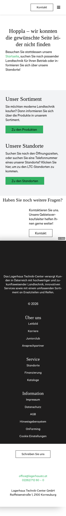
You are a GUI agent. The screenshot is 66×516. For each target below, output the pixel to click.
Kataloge (33, 380)
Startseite (12, 56)
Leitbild (33, 323)
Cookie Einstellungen (33, 436)
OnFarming (33, 429)
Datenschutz (33, 407)
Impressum (33, 399)
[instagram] (29, 467)
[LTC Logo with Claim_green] (16, 6)
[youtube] (36, 467)
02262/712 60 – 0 (33, 480)
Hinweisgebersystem (33, 421)
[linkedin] (42, 467)
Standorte (33, 365)
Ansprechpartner (33, 345)
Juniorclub (33, 338)
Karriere (33, 331)
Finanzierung (33, 372)
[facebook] (23, 467)
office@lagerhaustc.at (33, 476)
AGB (33, 414)
